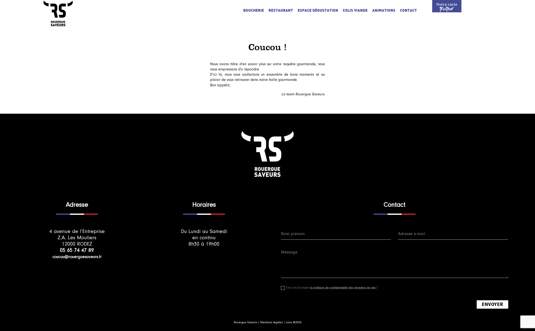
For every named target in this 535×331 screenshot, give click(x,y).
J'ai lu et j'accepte (332, 287)
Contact (408, 11)
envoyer (492, 304)
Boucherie (253, 11)
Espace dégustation (318, 11)
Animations (383, 11)
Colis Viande (355, 11)
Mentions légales (272, 322)
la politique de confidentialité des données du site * (344, 287)
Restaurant (281, 11)
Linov (289, 322)
